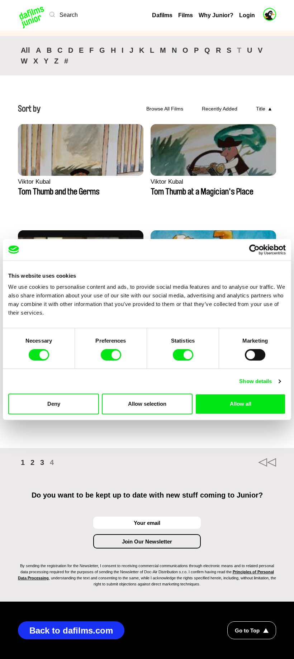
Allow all (240, 404)
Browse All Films (164, 109)
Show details (255, 381)
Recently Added (219, 109)
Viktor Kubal (34, 181)
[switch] (111, 355)
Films (185, 15)
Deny (53, 404)
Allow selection (147, 404)
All (25, 50)
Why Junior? (216, 15)
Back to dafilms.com (71, 630)
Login (247, 15)
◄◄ (267, 462)
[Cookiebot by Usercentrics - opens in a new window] (254, 249)
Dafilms (162, 15)
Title (260, 109)
